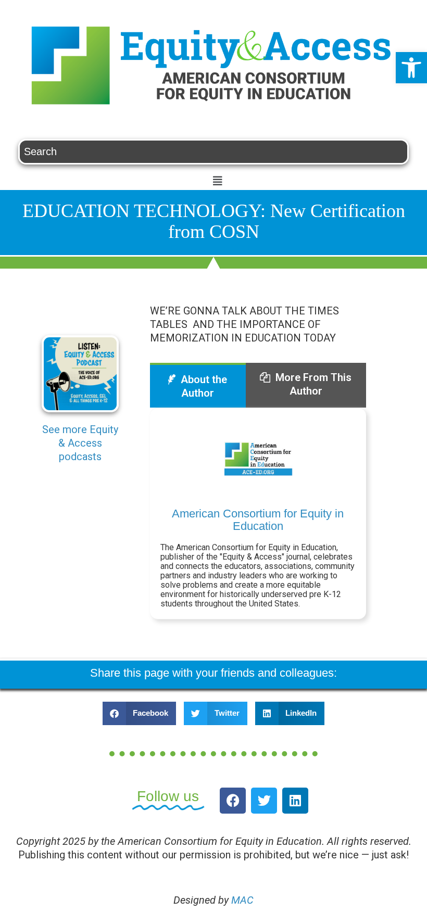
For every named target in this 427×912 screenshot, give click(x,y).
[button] (411, 67)
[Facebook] (233, 801)
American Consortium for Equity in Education (258, 520)
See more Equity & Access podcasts (80, 443)
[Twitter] (264, 801)
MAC (242, 900)
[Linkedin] (295, 801)
